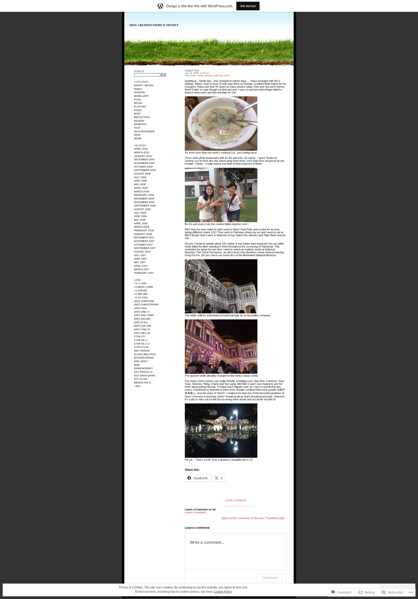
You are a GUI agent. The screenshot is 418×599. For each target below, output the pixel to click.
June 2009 (140, 180)
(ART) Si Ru (141, 322)
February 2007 (144, 273)
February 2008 (144, 230)
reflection (141, 117)
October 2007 (143, 244)
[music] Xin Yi (142, 382)
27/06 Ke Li (141, 340)
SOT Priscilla (143, 372)
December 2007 (144, 237)
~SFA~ (138, 386)
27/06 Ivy (139, 336)
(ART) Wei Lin (142, 333)
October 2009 (143, 166)
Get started (248, 6)
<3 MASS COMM (143, 287)
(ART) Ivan (140, 308)
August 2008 (142, 209)
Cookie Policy (223, 591)
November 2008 (144, 202)
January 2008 (143, 234)
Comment (269, 578)
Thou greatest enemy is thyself (154, 25)
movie (138, 103)
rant (137, 113)
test (137, 128)
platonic (140, 106)
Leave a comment (195, 512)
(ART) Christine (144, 301)
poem (137, 110)
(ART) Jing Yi (142, 311)
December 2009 (144, 159)
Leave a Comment (235, 500)
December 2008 (144, 198)
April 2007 (141, 266)
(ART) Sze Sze (142, 325)
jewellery (141, 96)
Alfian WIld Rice (145, 354)
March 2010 (141, 152)
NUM (136, 365)
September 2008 (145, 205)
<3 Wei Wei (141, 294)
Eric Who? (141, 361)
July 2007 (140, 255)
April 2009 (141, 188)
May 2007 (140, 262)
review (139, 121)
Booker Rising (144, 357)
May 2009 (140, 184)
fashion (139, 92)
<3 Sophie (140, 290)
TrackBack (275, 518)
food (137, 99)
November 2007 (144, 241)
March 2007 (141, 269)
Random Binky (143, 368)
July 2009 (140, 177)
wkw (137, 135)
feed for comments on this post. (243, 518)
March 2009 (141, 191)
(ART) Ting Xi (142, 329)
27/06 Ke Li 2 (142, 343)
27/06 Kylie (141, 347)
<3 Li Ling (140, 283)
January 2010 (143, 156)
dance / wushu (144, 85)
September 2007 (145, 248)
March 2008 (141, 227)
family (138, 89)
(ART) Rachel (142, 318)
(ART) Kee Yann (143, 315)
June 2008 (140, 216)
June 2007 (140, 258)
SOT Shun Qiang (144, 375)
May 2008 (140, 219)
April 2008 (141, 223)
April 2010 (141, 149)
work (138, 138)
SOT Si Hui (140, 379)
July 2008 (140, 212)
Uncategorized (144, 131)
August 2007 (142, 251)
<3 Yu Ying (141, 297)
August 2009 (142, 173)
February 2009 (144, 195)
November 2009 (144, 163)
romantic (140, 124)
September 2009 (145, 170)
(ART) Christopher (146, 304)
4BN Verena (142, 350)
